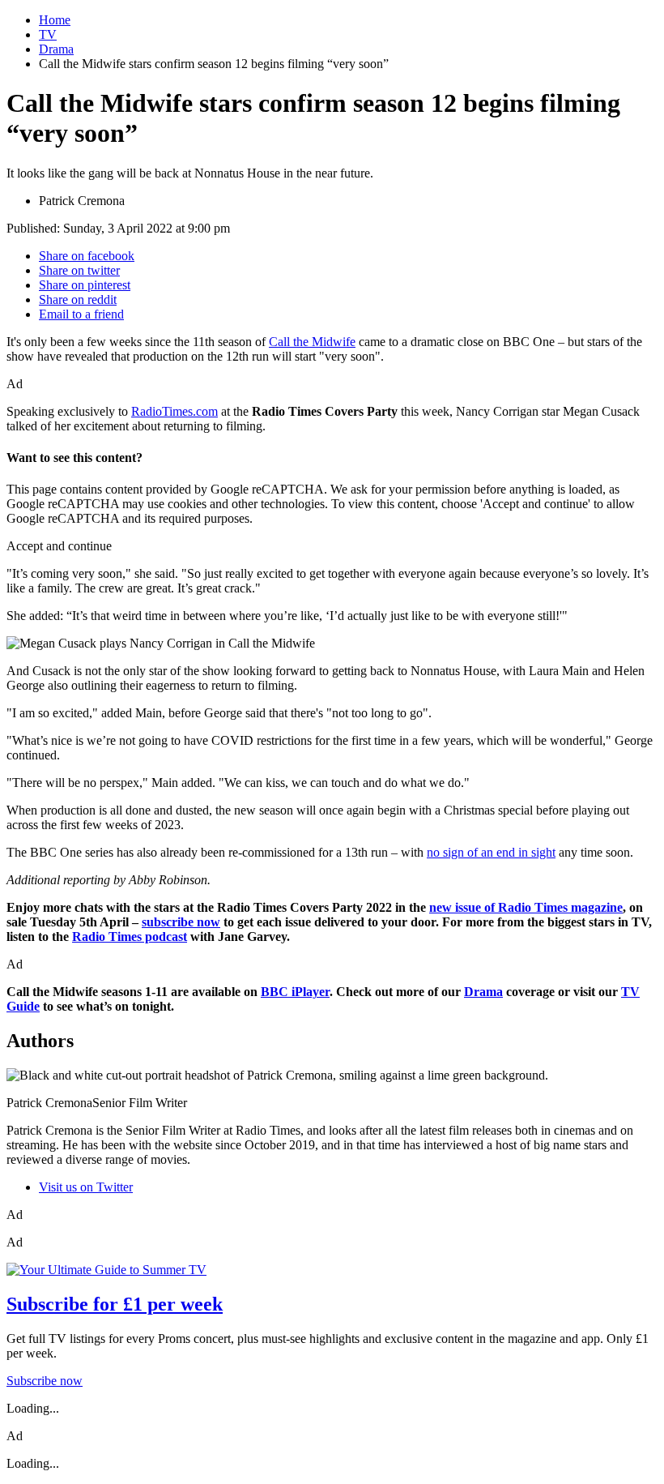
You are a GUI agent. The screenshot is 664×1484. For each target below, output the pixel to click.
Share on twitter (79, 270)
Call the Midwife (312, 342)
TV (48, 34)
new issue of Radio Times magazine (526, 907)
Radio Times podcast (129, 936)
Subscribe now (44, 1381)
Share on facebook (86, 256)
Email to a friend (81, 314)
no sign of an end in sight (491, 852)
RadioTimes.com (174, 411)
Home (54, 20)
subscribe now (181, 922)
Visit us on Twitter (86, 1187)
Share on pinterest (84, 285)
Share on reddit (78, 299)
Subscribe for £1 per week (114, 1304)
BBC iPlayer (295, 992)
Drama (56, 49)
